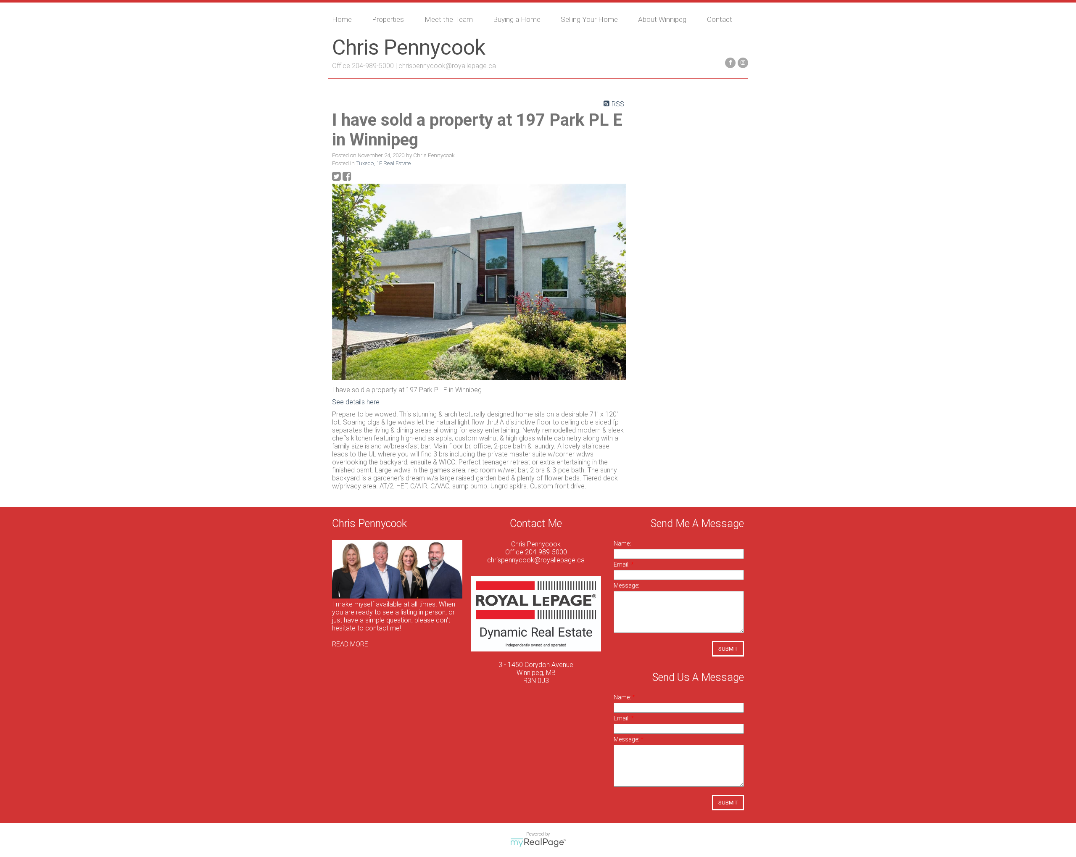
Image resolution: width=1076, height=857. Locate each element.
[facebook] (729, 62)
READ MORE (350, 644)
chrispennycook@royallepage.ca (447, 66)
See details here (356, 402)
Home (342, 19)
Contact (719, 19)
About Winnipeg (662, 19)
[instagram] (742, 62)
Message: (626, 585)
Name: (622, 543)
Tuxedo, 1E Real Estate (383, 163)
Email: (622, 564)
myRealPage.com (538, 843)
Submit (728, 649)
